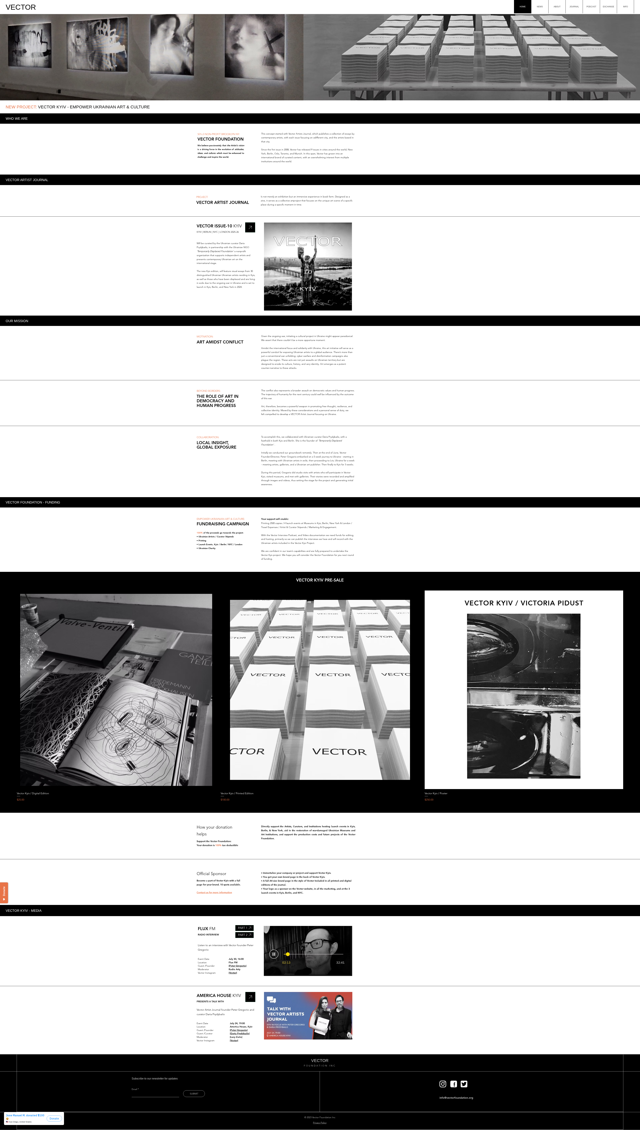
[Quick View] (116, 690)
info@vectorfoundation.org (456, 1097)
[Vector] (233, 972)
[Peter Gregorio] (237, 965)
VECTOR (21, 7)
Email (135, 1089)
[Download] (250, 227)
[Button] (443, 1084)
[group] (320, 696)
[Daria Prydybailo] (240, 1033)
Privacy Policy (319, 1122)
